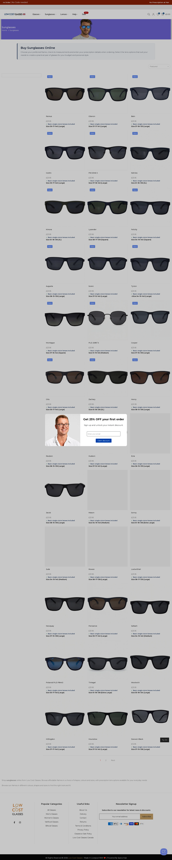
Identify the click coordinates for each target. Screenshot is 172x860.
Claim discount (104, 441)
